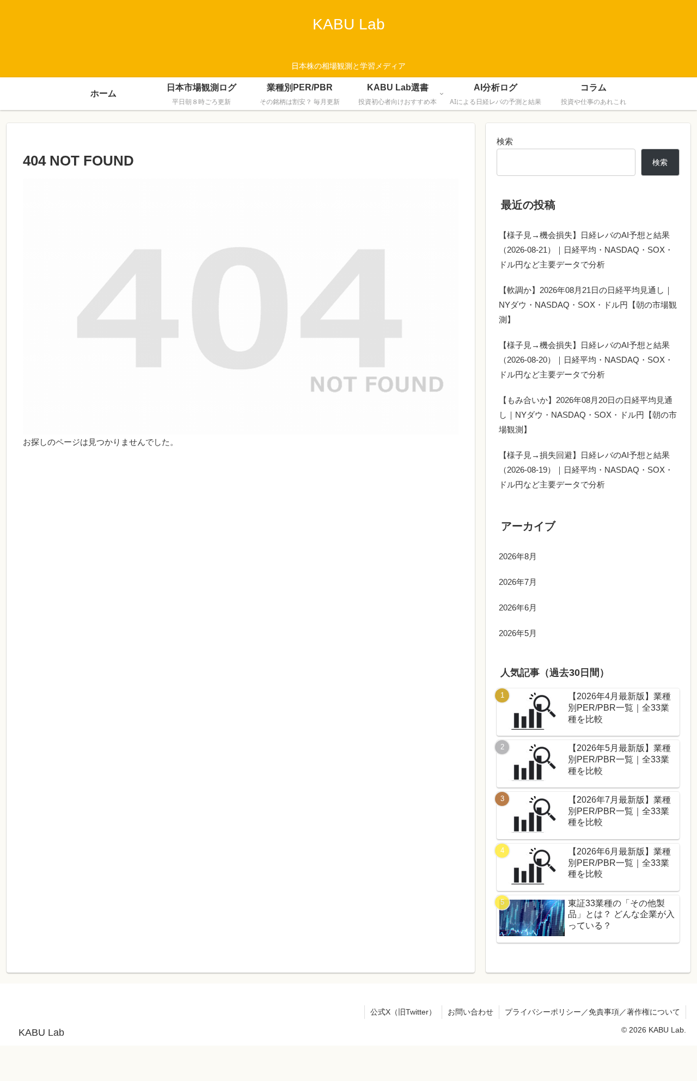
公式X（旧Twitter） (403, 1011)
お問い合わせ (470, 1011)
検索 (505, 141)
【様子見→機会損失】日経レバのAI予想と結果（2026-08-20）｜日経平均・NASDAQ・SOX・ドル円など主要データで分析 (586, 359)
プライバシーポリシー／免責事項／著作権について (592, 1011)
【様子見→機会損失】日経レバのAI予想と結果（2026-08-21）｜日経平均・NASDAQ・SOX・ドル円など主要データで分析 (586, 249)
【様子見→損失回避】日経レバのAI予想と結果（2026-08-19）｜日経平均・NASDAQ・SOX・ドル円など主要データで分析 (586, 469)
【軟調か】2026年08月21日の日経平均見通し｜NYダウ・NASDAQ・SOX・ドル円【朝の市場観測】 (588, 304)
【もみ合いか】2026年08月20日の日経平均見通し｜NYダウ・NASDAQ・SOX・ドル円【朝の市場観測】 (588, 414)
